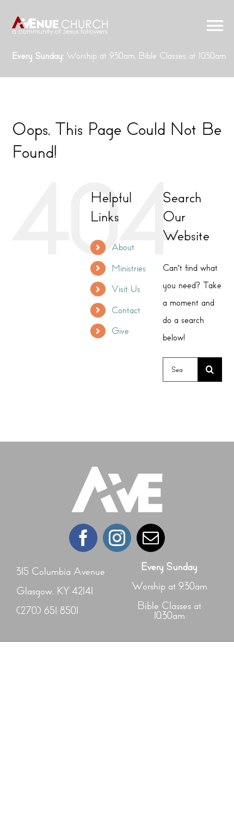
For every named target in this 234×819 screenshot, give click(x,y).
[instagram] (117, 538)
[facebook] (83, 538)
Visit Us (126, 289)
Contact (126, 310)
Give (120, 331)
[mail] (151, 538)
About (123, 247)
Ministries (129, 268)
